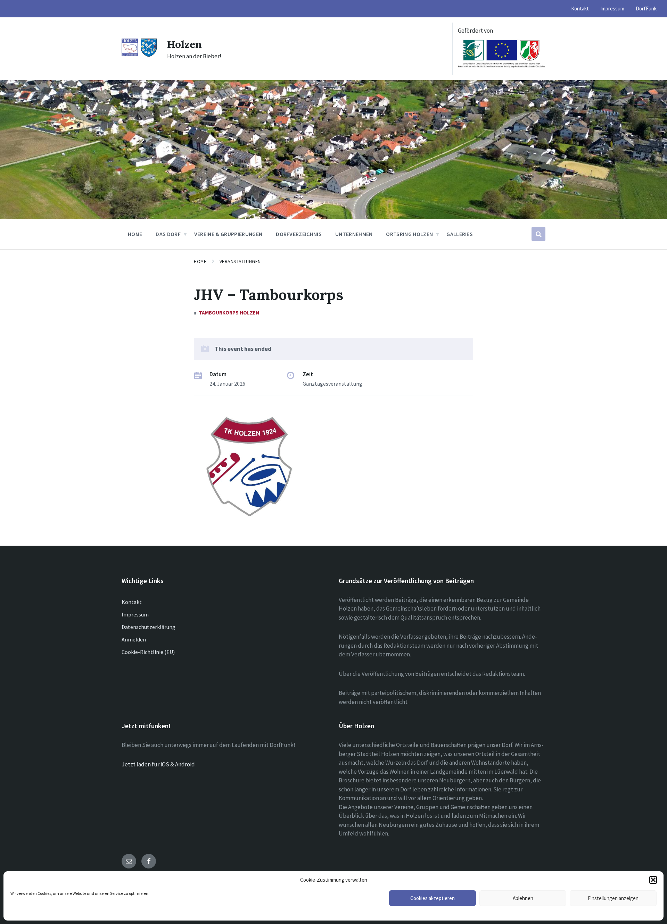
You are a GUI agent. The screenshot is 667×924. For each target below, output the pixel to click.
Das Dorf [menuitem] (168, 233)
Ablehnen (523, 898)
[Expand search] (538, 234)
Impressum (135, 614)
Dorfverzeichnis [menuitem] (299, 233)
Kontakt (132, 601)
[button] (653, 879)
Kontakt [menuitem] (580, 8)
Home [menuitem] (135, 233)
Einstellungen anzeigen (613, 898)
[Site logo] (139, 55)
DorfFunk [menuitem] (646, 8)
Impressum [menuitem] (612, 8)
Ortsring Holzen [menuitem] (409, 233)
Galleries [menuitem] (459, 233)
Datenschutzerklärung (148, 626)
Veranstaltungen (240, 261)
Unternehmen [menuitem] (354, 233)
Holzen (184, 44)
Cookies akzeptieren (432, 898)
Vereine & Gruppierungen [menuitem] (228, 233)
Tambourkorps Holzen (229, 312)
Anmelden (134, 639)
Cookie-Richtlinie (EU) (148, 651)
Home (200, 261)
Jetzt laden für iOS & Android (158, 764)
